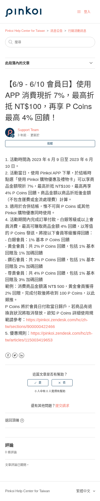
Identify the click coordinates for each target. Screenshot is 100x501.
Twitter (15, 355)
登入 (87, 11)
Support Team (28, 130)
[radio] (37, 382)
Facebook (8, 355)
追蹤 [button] (50, 143)
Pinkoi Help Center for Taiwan (25, 30)
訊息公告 (56, 30)
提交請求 (62, 406)
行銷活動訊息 (77, 30)
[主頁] (28, 21)
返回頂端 (12, 420)
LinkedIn (21, 355)
